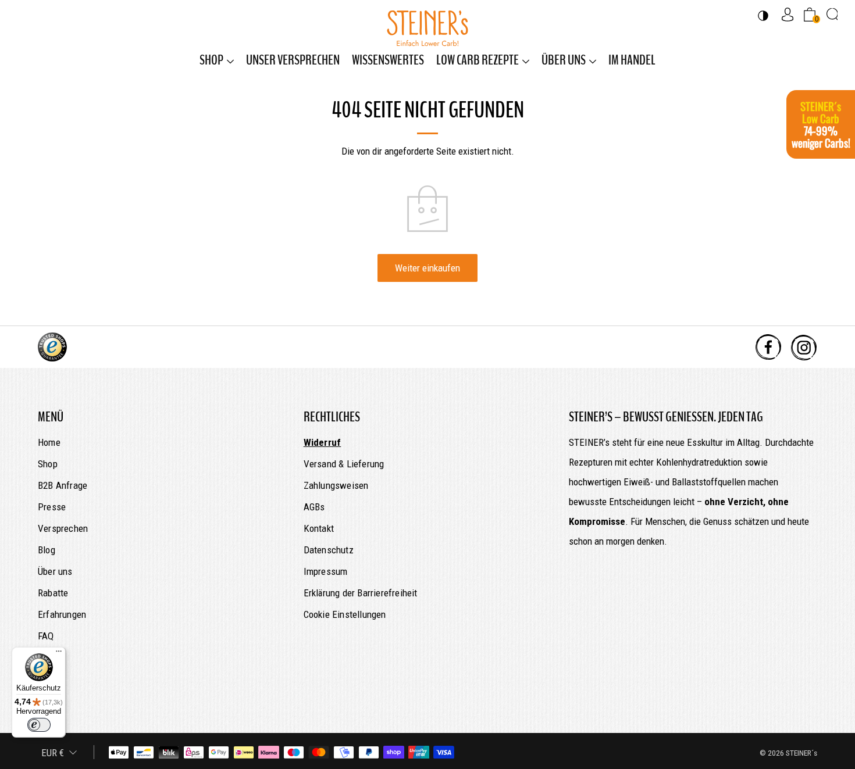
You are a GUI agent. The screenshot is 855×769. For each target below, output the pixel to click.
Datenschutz (329, 550)
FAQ (46, 636)
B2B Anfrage (62, 485)
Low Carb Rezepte (477, 60)
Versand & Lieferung (344, 464)
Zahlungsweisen (336, 485)
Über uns (564, 60)
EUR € (52, 753)
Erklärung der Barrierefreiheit (361, 593)
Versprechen (63, 528)
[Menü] (59, 654)
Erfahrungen (62, 614)
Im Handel (632, 60)
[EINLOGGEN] (787, 14)
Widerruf (322, 442)
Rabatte (53, 593)
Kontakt (319, 528)
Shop (211, 60)
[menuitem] (217, 60)
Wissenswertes (388, 60)
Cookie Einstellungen (345, 614)
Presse (52, 507)
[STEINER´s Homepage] (427, 22)
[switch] (39, 725)
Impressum (326, 571)
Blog (46, 550)
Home (49, 442)
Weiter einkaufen (427, 268)
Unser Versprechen (293, 60)
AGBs (314, 507)
